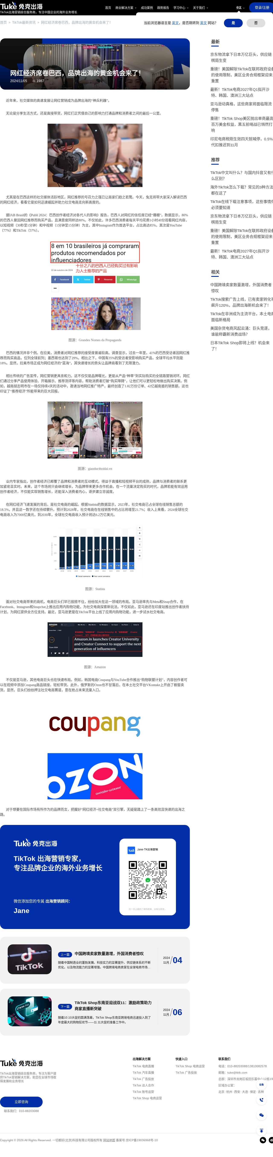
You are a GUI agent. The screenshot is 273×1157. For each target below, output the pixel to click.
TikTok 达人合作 (143, 1085)
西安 (237, 1091)
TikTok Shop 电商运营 (147, 1098)
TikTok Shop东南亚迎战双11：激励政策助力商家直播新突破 (113, 1006)
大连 (245, 1091)
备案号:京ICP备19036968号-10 (137, 1140)
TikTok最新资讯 (24, 22)
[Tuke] (38, 5)
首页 (3, 22)
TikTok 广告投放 (143, 1079)
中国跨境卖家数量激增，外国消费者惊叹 (109, 954)
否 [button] (256, 23)
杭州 (229, 1091)
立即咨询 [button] (21, 1102)
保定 (253, 1091)
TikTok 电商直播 (143, 1066)
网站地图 (109, 1140)
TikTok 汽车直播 (143, 1072)
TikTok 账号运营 (143, 1091)
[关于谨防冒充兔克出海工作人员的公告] (261, 1084)
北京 (221, 1091)
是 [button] (233, 23)
